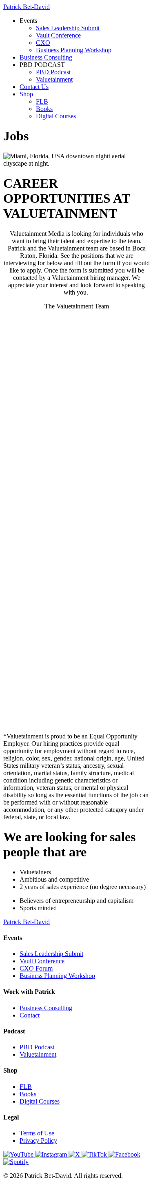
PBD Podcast (53, 72)
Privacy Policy (38, 1140)
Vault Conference (58, 35)
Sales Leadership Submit (68, 27)
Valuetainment (54, 79)
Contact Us (34, 86)
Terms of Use (37, 1133)
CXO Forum (36, 968)
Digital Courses (56, 116)
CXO (43, 42)
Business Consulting (46, 57)
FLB (42, 101)
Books (44, 108)
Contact (30, 1015)
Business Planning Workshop (73, 50)
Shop (26, 94)
